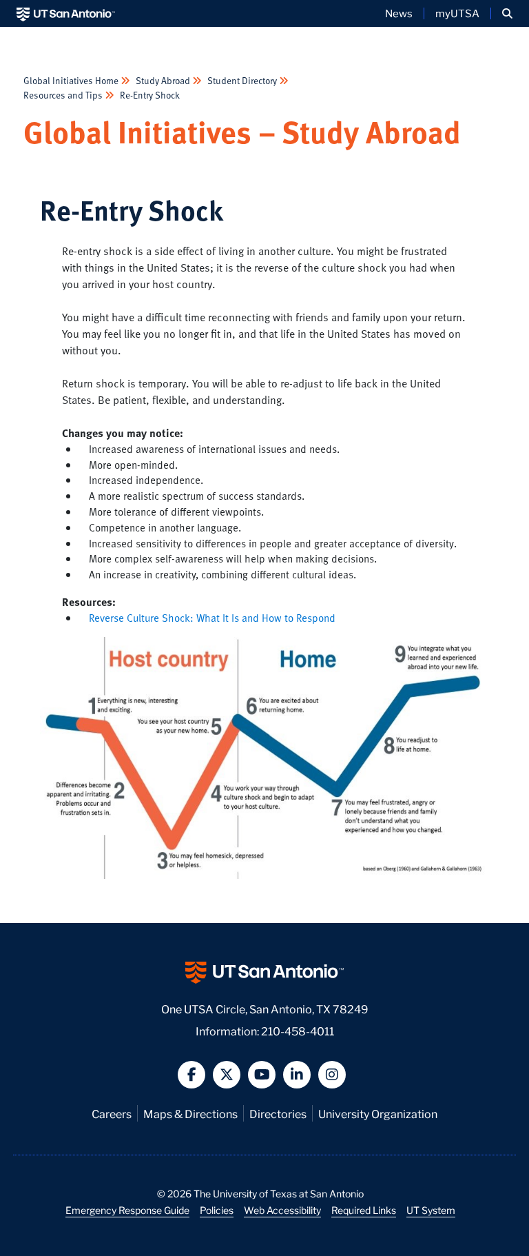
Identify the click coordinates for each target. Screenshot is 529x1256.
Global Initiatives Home (72, 80)
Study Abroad (163, 80)
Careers (112, 1113)
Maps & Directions (190, 1113)
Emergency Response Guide (127, 1210)
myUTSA (457, 13)
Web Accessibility (282, 1210)
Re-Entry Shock (149, 95)
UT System (430, 1210)
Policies (217, 1210)
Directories (278, 1113)
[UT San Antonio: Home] (66, 13)
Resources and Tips (64, 95)
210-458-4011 (297, 1030)
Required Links (363, 1210)
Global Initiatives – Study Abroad (242, 131)
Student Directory (242, 80)
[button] (507, 13)
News (399, 13)
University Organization (377, 1113)
